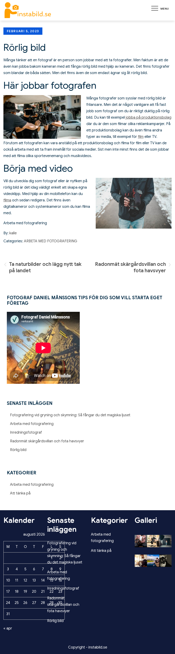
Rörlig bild (18, 450)
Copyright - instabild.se (87, 647)
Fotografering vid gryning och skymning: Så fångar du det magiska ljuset (70, 415)
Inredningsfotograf (26, 432)
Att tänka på (20, 493)
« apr (7, 628)
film (141, 136)
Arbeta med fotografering (50, 241)
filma (7, 200)
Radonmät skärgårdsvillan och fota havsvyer (47, 441)
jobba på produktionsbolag (148, 117)
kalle (13, 233)
